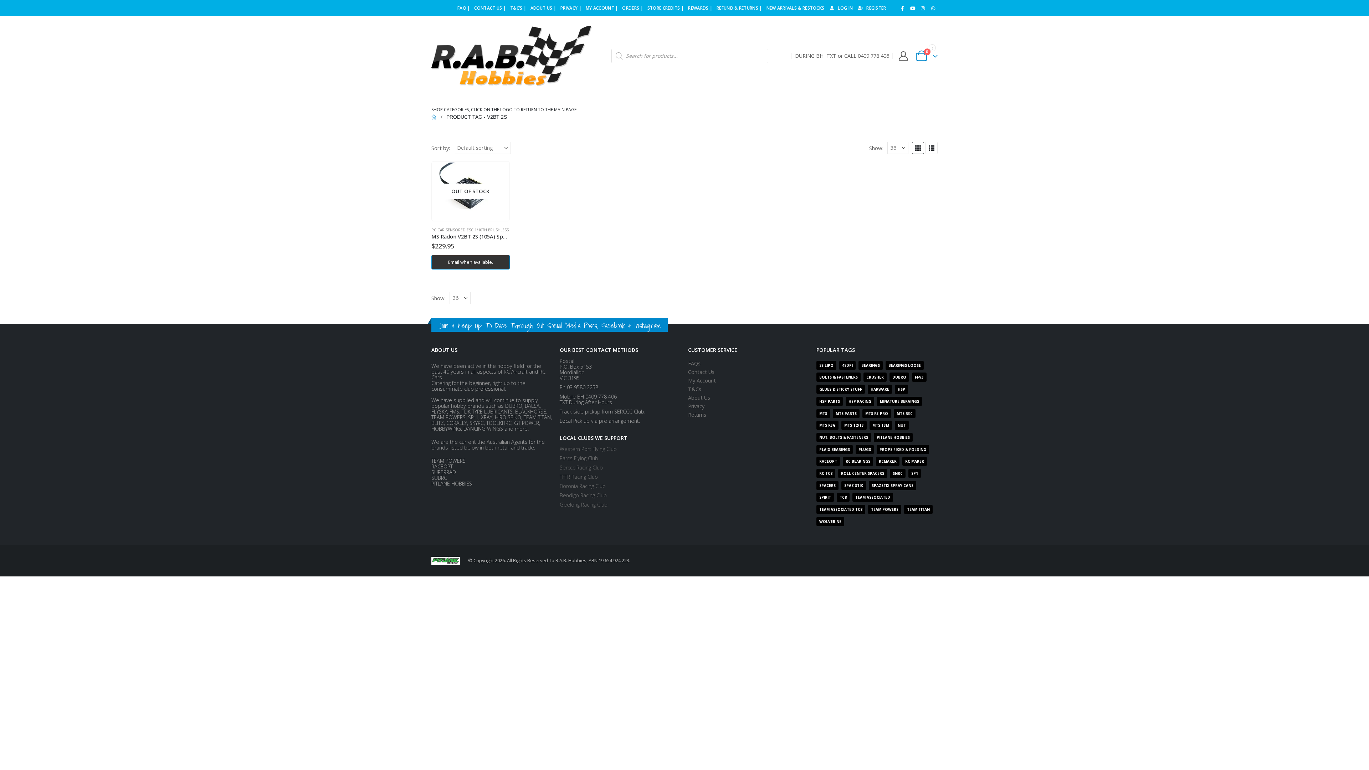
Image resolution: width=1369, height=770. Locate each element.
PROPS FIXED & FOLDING (903, 449)
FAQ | (463, 8)
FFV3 (919, 377)
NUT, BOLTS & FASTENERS (843, 437)
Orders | (632, 8)
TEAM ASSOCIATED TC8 (840, 509)
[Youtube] (912, 8)
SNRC (898, 473)
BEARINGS (870, 365)
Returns (697, 414)
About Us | (543, 8)
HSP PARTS (829, 401)
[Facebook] (902, 8)
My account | (602, 8)
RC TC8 (825, 473)
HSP (901, 389)
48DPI (847, 365)
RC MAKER (914, 461)
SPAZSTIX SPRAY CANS (892, 485)
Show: (876, 148)
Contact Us (701, 372)
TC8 (843, 497)
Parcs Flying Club (579, 458)
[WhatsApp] (933, 8)
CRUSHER (875, 377)
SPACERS (827, 485)
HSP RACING (859, 401)
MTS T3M (880, 425)
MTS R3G (827, 425)
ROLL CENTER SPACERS (862, 473)
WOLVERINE (830, 521)
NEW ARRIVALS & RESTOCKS (795, 8)
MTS (823, 413)
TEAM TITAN (918, 509)
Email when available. (470, 262)
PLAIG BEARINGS (834, 449)
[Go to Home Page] (433, 117)
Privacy (696, 406)
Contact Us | (490, 8)
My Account (702, 380)
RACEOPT (828, 461)
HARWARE (880, 389)
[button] (918, 148)
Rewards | (700, 8)
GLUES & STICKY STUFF (840, 389)
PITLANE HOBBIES (893, 437)
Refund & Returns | (739, 8)
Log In (845, 8)
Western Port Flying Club (588, 449)
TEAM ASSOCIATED (872, 497)
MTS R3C (905, 413)
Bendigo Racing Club (583, 495)
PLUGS (864, 449)
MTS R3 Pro (876, 413)
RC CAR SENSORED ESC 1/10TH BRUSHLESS (470, 229)
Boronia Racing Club (583, 486)
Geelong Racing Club (583, 504)
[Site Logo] (511, 56)
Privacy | (570, 8)
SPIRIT (825, 497)
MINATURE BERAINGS (899, 401)
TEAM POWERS (884, 509)
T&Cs (694, 389)
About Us (699, 397)
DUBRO (899, 377)
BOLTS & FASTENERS (838, 377)
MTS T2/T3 (854, 425)
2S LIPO (826, 365)
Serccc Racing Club (581, 467)
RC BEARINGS (858, 461)
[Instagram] (923, 8)
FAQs (694, 363)
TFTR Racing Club (579, 476)
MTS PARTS (846, 413)
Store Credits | (665, 8)
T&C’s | (518, 8)
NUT (902, 425)
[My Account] (903, 56)
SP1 (914, 473)
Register (876, 8)
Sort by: (440, 148)
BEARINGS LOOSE (904, 365)
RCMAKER (888, 461)
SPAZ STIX (853, 485)
